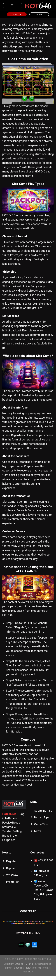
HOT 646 (7, 24)
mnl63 (46, 967)
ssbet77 (28, 971)
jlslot (28, 967)
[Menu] (12, 5)
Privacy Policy (14, 959)
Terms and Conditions (38, 959)
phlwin (8, 967)
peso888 (19, 967)
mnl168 (37, 967)
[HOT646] (38, 5)
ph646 (47, 963)
